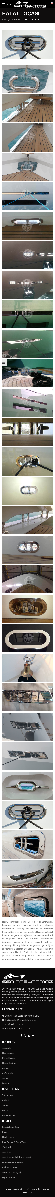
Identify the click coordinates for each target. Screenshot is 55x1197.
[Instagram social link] (29, 1036)
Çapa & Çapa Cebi (10, 1127)
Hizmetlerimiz (9, 1063)
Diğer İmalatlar (9, 1177)
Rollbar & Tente (9, 1167)
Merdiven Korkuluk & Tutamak (16, 1157)
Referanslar (8, 1073)
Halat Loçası (8, 1137)
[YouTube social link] (33, 1036)
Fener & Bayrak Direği (12, 1162)
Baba (4, 1132)
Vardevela (7, 1147)
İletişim (5, 1083)
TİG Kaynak (7, 1095)
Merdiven (6, 1152)
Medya (5, 1078)
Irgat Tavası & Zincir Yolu (14, 1142)
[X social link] (25, 1036)
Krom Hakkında (9, 1058)
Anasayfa (6, 19)
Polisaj (5, 1100)
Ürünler (17, 19)
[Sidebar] (3, 362)
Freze (5, 1110)
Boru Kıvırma (8, 1115)
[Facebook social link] (21, 1036)
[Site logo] (30, 4)
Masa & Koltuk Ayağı (11, 1172)
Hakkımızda (8, 1053)
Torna (5, 1105)
